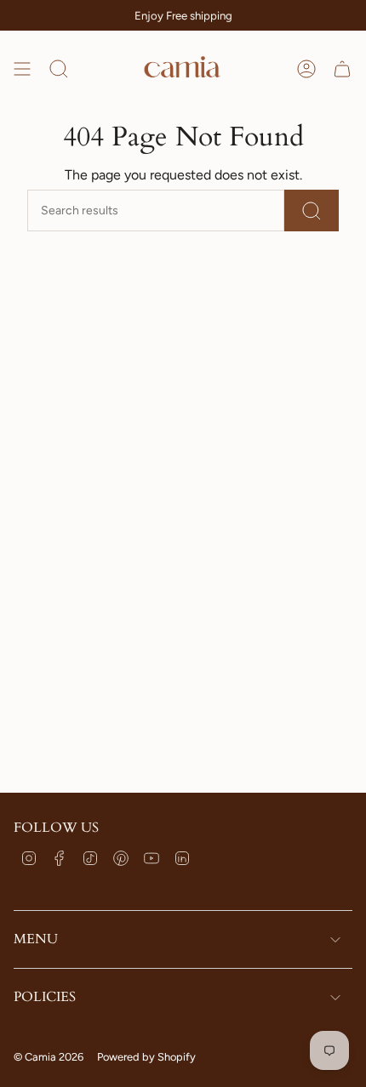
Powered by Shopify (146, 1056)
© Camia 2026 (48, 1056)
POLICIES (45, 996)
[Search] (311, 210)
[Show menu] (22, 68)
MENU (36, 939)
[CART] (342, 68)
